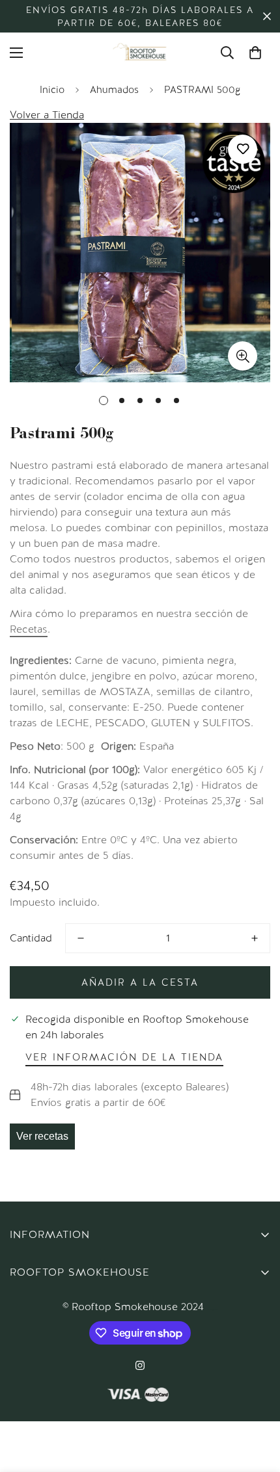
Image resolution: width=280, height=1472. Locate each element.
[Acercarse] (242, 356)
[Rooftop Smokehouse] (140, 53)
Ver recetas (42, 1136)
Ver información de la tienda (124, 1057)
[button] (255, 53)
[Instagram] (140, 1365)
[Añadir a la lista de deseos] (242, 149)
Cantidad (31, 938)
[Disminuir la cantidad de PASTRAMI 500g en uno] (81, 938)
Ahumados (114, 89)
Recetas (29, 629)
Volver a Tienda (47, 115)
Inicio (52, 89)
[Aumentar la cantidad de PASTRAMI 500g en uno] (255, 938)
